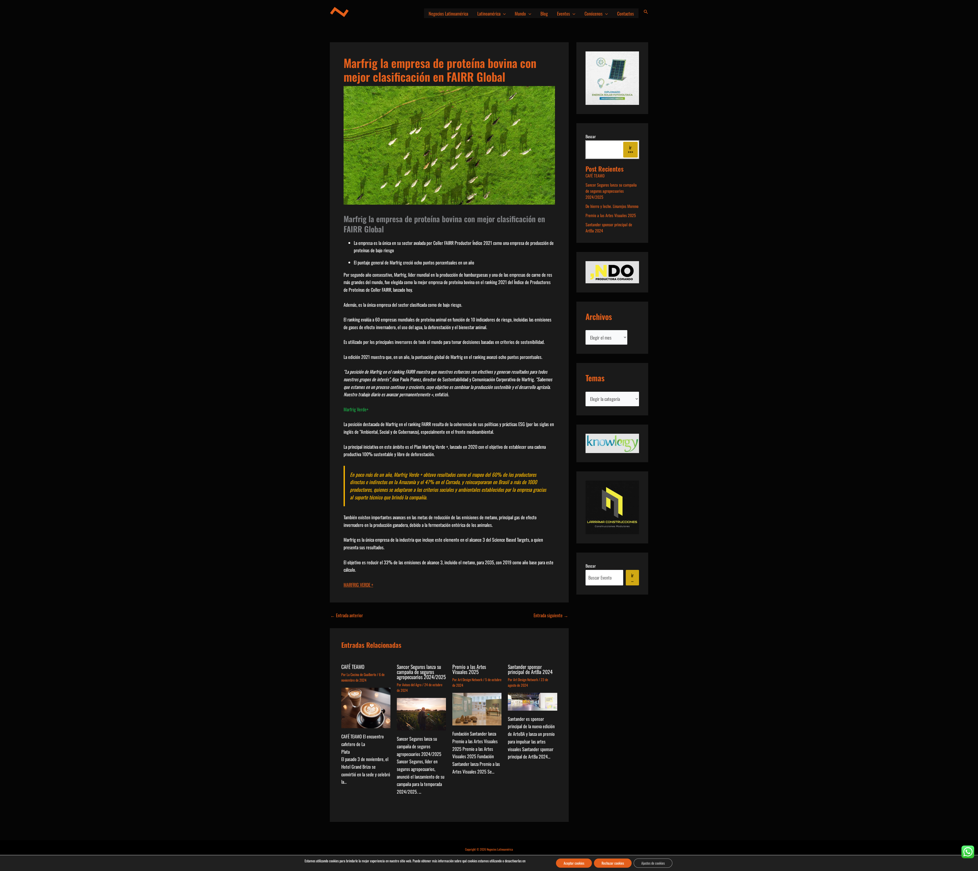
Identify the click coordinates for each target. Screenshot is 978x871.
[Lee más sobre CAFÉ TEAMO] (365, 707)
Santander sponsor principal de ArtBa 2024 (530, 669)
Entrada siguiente (551, 615)
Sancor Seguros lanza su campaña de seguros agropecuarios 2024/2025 (421, 672)
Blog (544, 13)
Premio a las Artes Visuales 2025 (469, 669)
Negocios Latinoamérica (448, 13)
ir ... (632, 577)
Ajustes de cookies (653, 863)
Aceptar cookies (574, 863)
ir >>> (630, 149)
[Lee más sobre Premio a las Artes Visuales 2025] (476, 708)
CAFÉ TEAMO (352, 666)
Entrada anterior (346, 615)
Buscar (591, 136)
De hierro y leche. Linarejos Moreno (612, 206)
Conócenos (594, 13)
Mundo (520, 13)
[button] (503, 13)
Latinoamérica (488, 13)
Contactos (625, 13)
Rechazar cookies (613, 863)
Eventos (563, 13)
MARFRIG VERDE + (358, 584)
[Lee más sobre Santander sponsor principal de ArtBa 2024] (532, 701)
